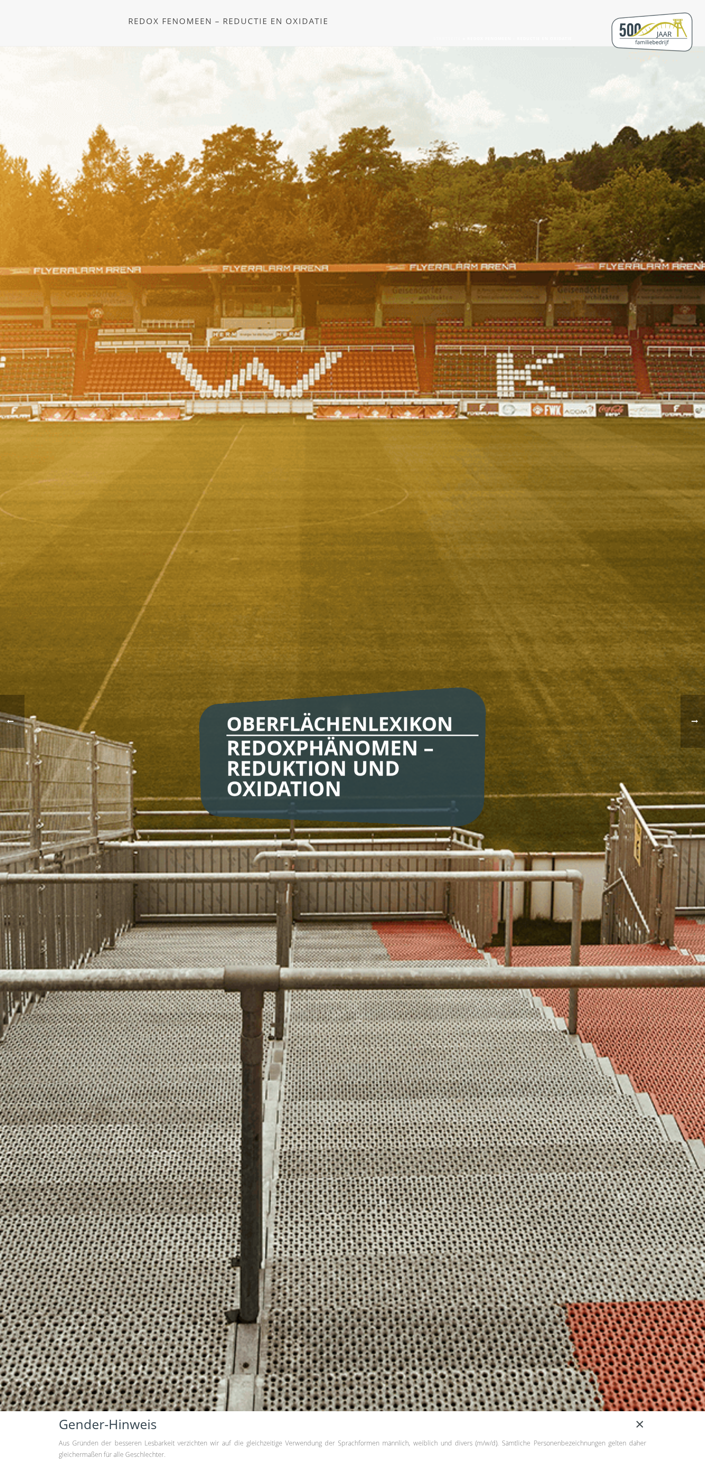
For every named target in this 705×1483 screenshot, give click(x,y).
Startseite (447, 38)
